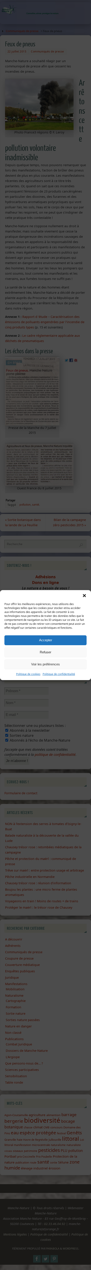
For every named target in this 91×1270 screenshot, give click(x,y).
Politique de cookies (28, 674)
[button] (84, 595)
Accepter (45, 640)
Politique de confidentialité (59, 674)
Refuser (45, 652)
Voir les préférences (45, 664)
